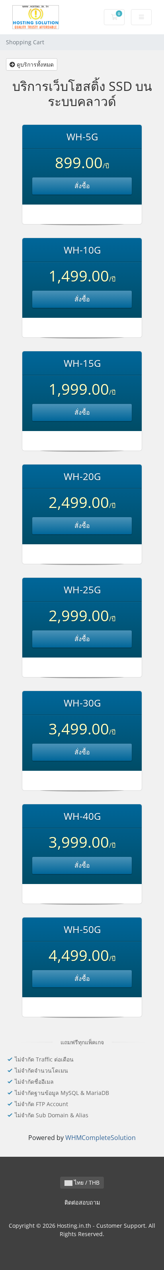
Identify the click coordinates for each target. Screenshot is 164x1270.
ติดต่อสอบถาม (82, 1202)
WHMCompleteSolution (100, 1137)
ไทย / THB (86, 1182)
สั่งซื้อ (82, 185)
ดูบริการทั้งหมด (34, 64)
